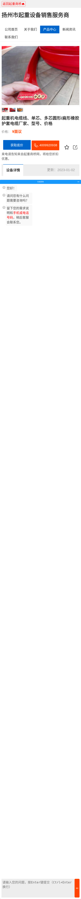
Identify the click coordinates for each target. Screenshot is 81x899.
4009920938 (48, 145)
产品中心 (49, 29)
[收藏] (66, 147)
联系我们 (11, 37)
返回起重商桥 (12, 4)
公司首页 (11, 29)
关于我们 (30, 29)
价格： (6, 132)
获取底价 (17, 145)
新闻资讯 (68, 29)
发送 (77, 888)
